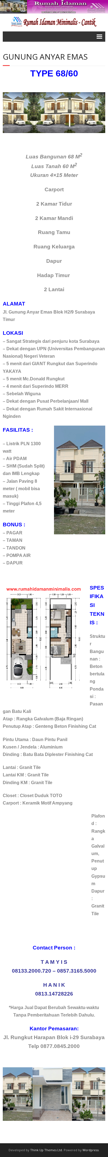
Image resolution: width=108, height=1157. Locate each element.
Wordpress (91, 1150)
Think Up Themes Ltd (46, 1150)
